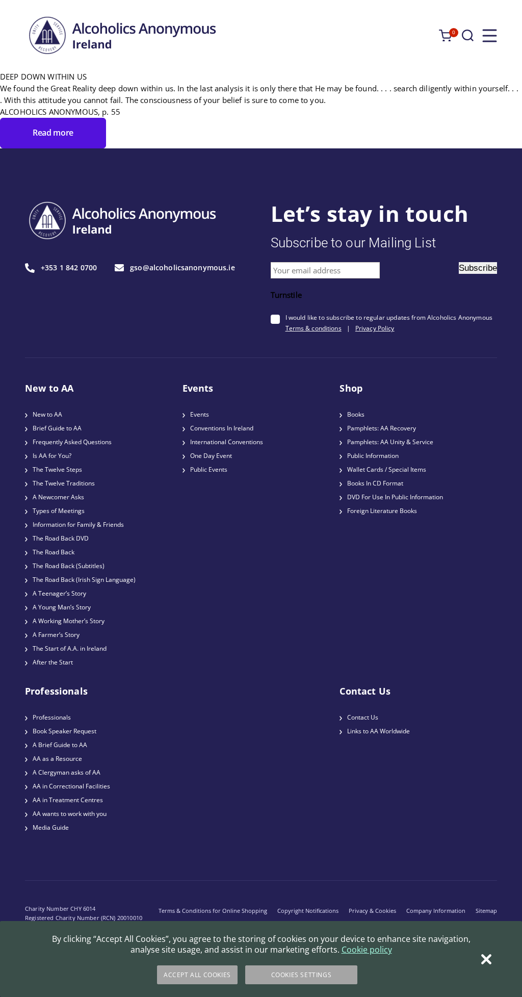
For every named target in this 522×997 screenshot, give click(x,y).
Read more (53, 132)
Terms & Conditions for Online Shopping (213, 910)
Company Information (435, 910)
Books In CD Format (375, 483)
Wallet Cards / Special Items (386, 469)
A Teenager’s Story (59, 593)
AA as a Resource (57, 758)
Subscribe (478, 268)
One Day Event (211, 455)
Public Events (208, 469)
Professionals (52, 717)
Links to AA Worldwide (378, 731)
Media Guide (51, 827)
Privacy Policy (375, 328)
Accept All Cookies (197, 974)
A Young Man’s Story (62, 607)
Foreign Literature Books (382, 510)
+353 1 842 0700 (69, 268)
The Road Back (53, 552)
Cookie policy (367, 949)
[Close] (486, 959)
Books (355, 414)
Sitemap (486, 910)
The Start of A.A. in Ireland (70, 648)
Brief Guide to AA (57, 428)
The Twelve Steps (57, 469)
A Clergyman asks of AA (66, 772)
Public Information (373, 455)
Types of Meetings (59, 510)
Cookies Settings (301, 974)
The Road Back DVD (61, 538)
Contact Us (362, 717)
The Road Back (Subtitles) (69, 565)
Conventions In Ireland (221, 428)
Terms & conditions (313, 328)
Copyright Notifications (307, 910)
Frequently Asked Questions (72, 442)
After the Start (53, 662)
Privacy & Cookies (372, 910)
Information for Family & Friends (78, 524)
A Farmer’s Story (56, 634)
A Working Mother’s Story (69, 621)
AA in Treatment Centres (68, 800)
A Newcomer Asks (58, 497)
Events (199, 414)
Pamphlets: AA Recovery (381, 428)
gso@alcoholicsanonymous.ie (182, 268)
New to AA (47, 414)
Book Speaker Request (64, 731)
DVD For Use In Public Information (395, 497)
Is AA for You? (52, 455)
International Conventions (226, 442)
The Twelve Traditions (64, 483)
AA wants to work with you (70, 813)
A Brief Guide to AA (60, 744)
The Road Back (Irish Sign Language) (84, 579)
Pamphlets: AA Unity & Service (390, 442)
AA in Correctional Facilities (71, 786)
